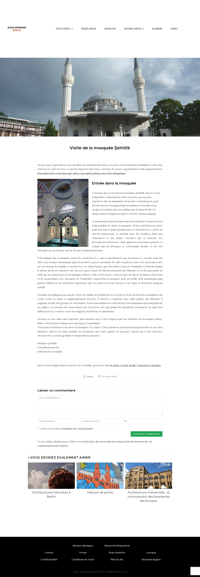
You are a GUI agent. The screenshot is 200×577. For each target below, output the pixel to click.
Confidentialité (49, 559)
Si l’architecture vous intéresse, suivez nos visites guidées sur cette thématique (81, 173)
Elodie (90, 376)
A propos (151, 552)
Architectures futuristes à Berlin (51, 494)
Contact (174, 28)
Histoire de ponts (100, 492)
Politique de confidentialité (78, 428)
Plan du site (117, 559)
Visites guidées (63, 28)
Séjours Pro (110, 28)
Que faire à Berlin (132, 28)
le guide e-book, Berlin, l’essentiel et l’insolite (136, 365)
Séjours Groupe (88, 28)
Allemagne (157, 28)
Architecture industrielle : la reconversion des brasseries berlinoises (149, 497)
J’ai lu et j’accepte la (68, 428)
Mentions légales (151, 559)
